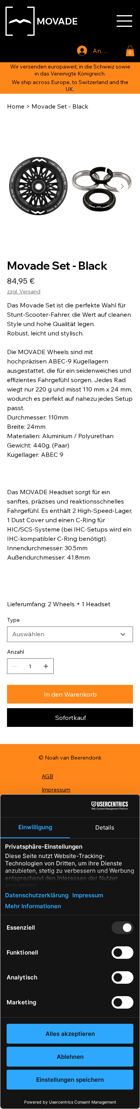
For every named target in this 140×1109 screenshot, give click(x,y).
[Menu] (125, 21)
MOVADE (57, 21)
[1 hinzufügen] (46, 666)
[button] (130, 51)
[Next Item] (122, 186)
